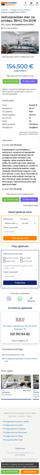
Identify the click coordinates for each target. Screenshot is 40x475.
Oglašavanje (20, 448)
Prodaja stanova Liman (13, 425)
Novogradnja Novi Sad (14, 355)
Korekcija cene (10, 261)
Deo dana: (24, 219)
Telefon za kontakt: (10, 227)
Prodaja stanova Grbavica (14, 429)
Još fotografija (27, 261)
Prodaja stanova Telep (13, 436)
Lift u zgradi (27, 258)
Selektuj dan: (8, 219)
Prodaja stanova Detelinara (15, 432)
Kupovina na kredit (12, 258)
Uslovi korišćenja (20, 455)
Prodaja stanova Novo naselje (16, 422)
